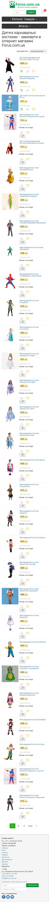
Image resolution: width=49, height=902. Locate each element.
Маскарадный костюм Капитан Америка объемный (32, 796)
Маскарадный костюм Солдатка (29, 301)
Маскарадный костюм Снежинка (29, 328)
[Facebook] (4, 897)
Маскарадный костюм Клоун (32, 744)
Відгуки (5, 862)
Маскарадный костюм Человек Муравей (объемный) (33, 222)
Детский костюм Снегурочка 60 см (32, 97)
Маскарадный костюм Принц (32, 460)
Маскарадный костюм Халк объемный (31, 248)
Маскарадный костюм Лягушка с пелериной (29, 667)
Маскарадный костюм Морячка (29, 616)
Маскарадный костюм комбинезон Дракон (29, 195)
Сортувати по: (22, 51)
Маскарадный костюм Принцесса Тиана (29, 355)
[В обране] (33, 71)
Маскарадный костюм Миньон (33, 642)
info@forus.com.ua (9, 878)
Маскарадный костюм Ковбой (32, 720)
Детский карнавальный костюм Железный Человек (32, 142)
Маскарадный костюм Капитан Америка (29, 78)
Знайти (31, 12)
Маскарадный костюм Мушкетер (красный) (29, 590)
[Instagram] (12, 897)
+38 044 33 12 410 (9, 874)
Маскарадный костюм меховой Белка (29, 169)
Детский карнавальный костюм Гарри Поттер (30, 59)
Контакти (5, 857)
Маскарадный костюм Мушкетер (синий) (29, 563)
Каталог (5, 864)
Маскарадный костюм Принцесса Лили (29, 408)
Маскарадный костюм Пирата (32, 538)
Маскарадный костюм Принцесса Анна (29, 434)
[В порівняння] (27, 71)
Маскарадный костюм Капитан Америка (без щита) (32, 116)
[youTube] (8, 897)
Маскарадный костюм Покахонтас (29, 485)
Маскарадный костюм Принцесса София (29, 381)
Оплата (5, 852)
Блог (3, 850)
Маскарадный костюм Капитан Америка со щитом (32, 770)
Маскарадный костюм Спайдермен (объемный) (30, 275)
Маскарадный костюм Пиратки (29, 512)
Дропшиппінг (7, 859)
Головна (5, 848)
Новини (5, 855)
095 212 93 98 (7, 876)
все (30, 825)
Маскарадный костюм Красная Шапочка (29, 694)
